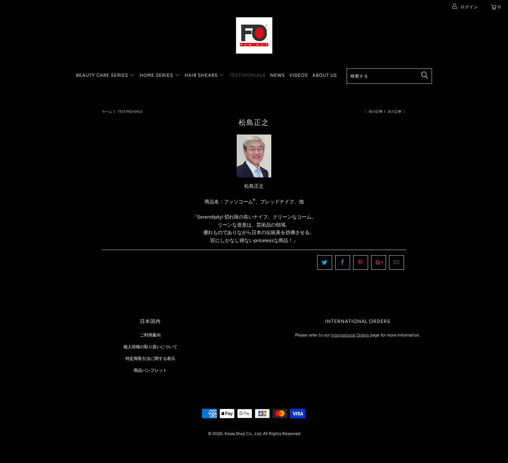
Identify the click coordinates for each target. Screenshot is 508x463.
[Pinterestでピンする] (360, 262)
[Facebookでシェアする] (342, 262)
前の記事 (375, 111)
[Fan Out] (254, 35)
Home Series (157, 75)
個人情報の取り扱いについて (150, 346)
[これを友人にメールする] (396, 262)
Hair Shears (202, 75)
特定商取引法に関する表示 (150, 358)
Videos (298, 75)
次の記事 (395, 111)
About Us (324, 75)
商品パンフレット (150, 370)
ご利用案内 (150, 335)
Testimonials (247, 75)
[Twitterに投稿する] (324, 262)
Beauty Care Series (103, 75)
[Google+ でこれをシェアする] (378, 262)
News (277, 75)
